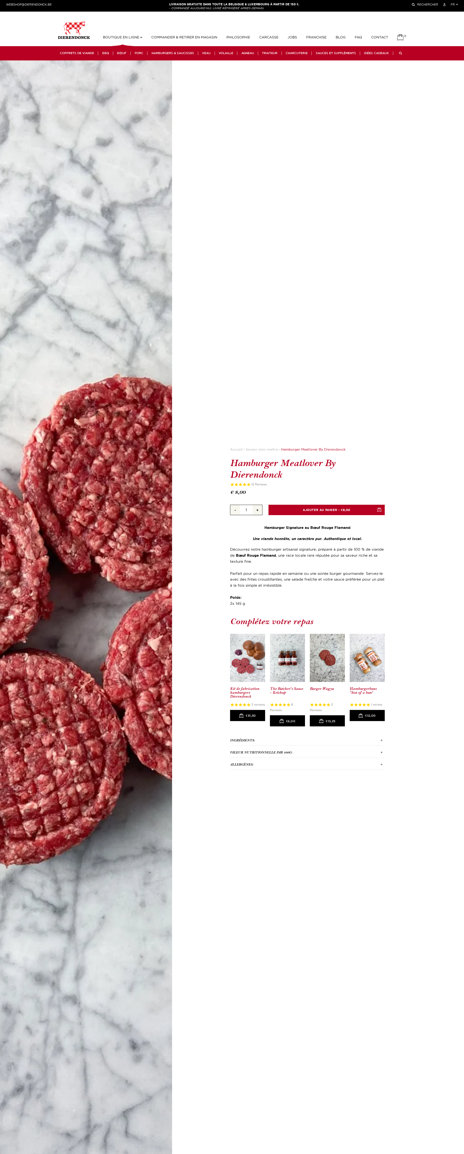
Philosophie (238, 37)
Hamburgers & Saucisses (173, 53)
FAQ (358, 37)
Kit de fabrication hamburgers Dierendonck (244, 692)
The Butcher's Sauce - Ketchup (286, 691)
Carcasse (268, 37)
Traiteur (269, 53)
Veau (206, 53)
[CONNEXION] (444, 4)
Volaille (226, 53)
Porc (139, 53)
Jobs (292, 37)
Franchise (316, 37)
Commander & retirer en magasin (184, 37)
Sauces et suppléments (336, 53)
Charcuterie (297, 53)
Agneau (247, 53)
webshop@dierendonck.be (29, 4)
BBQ (105, 53)
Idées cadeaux (376, 53)
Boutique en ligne (121, 37)
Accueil (236, 449)
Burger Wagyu (322, 689)
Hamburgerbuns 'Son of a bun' (363, 691)
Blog (341, 37)
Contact (379, 37)
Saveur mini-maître (262, 449)
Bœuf (121, 53)
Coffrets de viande (77, 53)
